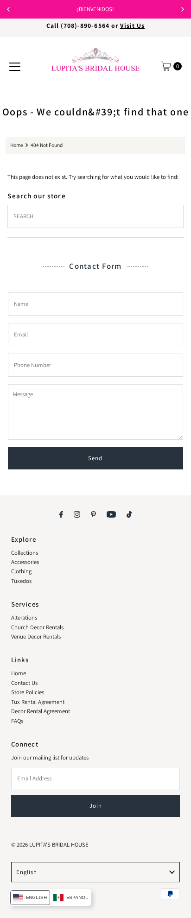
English (26, 872)
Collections (24, 553)
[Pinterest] (93, 514)
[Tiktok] (129, 514)
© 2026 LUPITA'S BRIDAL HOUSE (50, 844)
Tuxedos (21, 581)
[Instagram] (77, 514)
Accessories (25, 562)
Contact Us (24, 683)
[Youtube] (111, 514)
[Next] (182, 9)
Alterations (24, 617)
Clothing (21, 571)
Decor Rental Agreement (40, 711)
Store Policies (27, 692)
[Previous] (8, 9)
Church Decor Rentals (37, 627)
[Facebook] (61, 514)
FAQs (17, 721)
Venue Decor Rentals (36, 636)
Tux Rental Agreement (37, 702)
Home (16, 144)
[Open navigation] (14, 66)
